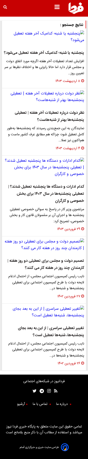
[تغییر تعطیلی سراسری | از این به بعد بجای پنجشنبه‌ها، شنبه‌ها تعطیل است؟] (44, 312)
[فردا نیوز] (76, 13)
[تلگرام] (40, 391)
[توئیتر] (33, 391)
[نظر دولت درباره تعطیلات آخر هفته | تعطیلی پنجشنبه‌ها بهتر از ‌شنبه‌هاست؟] (44, 96)
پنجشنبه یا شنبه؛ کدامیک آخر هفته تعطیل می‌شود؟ (44, 53)
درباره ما (62, 404)
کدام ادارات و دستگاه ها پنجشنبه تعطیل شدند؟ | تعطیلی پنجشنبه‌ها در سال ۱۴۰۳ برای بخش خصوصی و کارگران (46, 194)
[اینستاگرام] (47, 391)
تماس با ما (40, 404)
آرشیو (21, 404)
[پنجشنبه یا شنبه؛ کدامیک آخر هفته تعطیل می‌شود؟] (44, 37)
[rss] (54, 391)
